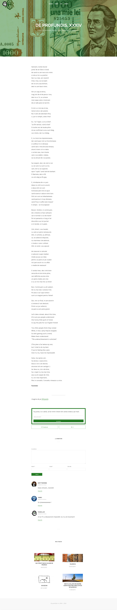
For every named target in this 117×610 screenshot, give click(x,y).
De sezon (44, 585)
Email (51, 466)
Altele (40, 30)
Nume (33, 466)
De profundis (47, 30)
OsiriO (40, 497)
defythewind (42, 483)
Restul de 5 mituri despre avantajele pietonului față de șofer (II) (73, 585)
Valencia (73, 564)
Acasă (51, 4)
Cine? (56, 4)
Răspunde (40, 491)
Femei (59, 30)
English (54, 30)
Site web (69, 466)
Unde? (66, 4)
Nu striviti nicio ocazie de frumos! (44, 564)
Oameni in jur (66, 30)
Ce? (61, 4)
